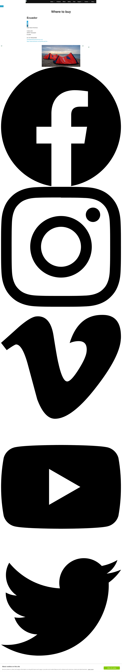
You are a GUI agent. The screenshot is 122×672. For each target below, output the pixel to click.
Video (74, 1)
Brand (52, 1)
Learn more (90, 669)
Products (59, 1)
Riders (64, 1)
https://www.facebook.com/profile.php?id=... (37, 41)
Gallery (69, 1)
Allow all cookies (111, 668)
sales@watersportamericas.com (35, 39)
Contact (86, 1)
